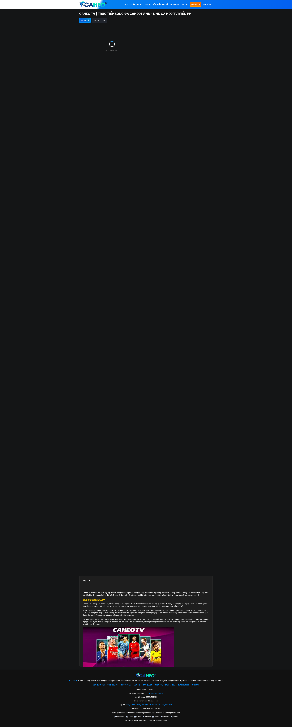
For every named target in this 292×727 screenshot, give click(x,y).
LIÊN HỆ (137, 685)
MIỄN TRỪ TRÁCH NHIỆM (165, 685)
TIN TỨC (184, 4)
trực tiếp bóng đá (155, 720)
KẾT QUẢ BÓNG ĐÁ (160, 4)
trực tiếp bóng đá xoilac (137, 720)
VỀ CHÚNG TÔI (99, 685)
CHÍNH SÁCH (112, 685)
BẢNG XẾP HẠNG (144, 4)
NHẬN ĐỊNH (174, 4)
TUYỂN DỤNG (183, 685)
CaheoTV (86, 593)
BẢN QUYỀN (147, 685)
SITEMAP (195, 685)
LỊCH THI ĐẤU (129, 4)
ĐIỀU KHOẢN (126, 685)
